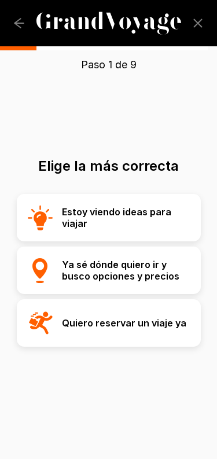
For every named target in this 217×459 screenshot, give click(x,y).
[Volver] (19, 23)
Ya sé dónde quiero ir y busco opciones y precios (120, 270)
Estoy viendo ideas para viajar (116, 217)
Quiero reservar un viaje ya (124, 323)
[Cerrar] (197, 23)
